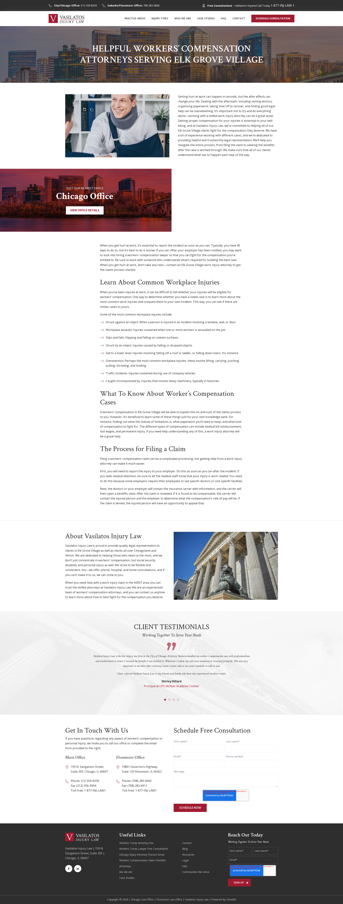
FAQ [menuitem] (223, 18)
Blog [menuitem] (185, 848)
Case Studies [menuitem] (127, 878)
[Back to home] (66, 18)
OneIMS (231, 899)
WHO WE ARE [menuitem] (182, 18)
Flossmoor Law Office (169, 899)
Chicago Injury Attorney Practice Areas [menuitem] (142, 854)
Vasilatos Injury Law (196, 899)
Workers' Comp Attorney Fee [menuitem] (136, 843)
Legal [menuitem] (185, 860)
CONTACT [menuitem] (238, 18)
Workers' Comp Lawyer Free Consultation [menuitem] (143, 848)
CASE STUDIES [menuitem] (206, 18)
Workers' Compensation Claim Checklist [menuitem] (142, 860)
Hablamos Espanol (246, 5)
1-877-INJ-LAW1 (95, 790)
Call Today (275, 5)
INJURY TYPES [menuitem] (159, 18)
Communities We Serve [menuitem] (195, 872)
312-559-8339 (75, 5)
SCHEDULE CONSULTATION (273, 18)
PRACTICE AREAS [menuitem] (135, 18)
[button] (165, 699)
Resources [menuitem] (188, 854)
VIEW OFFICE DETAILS (84, 210)
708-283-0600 (133, 5)
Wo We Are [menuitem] (125, 872)
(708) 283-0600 (141, 781)
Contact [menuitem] (187, 843)
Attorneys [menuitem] (125, 866)
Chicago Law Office (142, 899)
